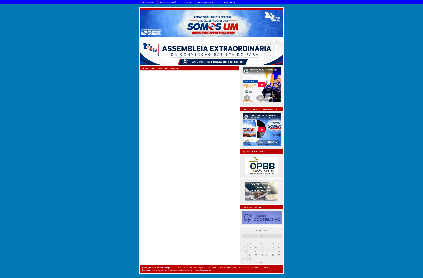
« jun (261, 262)
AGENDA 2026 (229, 2)
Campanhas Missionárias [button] (169, 2)
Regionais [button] (188, 2)
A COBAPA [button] (150, 2)
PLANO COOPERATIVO (205, 2)
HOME (142, 2)
